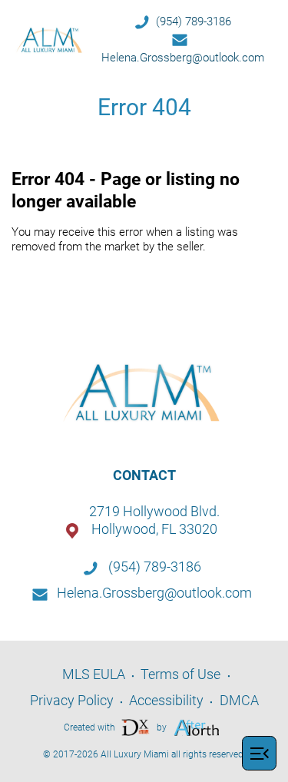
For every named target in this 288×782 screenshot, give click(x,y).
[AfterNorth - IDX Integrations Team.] (197, 726)
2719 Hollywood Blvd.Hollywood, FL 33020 (154, 520)
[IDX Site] (136, 726)
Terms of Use (180, 674)
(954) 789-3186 (193, 21)
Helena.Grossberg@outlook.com (182, 58)
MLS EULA (93, 674)
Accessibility (166, 700)
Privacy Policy (72, 700)
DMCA (239, 700)
